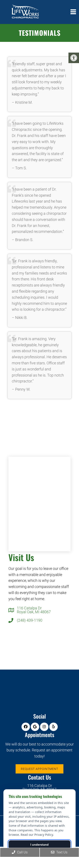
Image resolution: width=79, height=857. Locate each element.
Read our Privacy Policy (37, 835)
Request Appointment (39, 769)
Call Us (22, 852)
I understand (39, 844)
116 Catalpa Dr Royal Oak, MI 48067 (34, 610)
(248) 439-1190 (29, 620)
